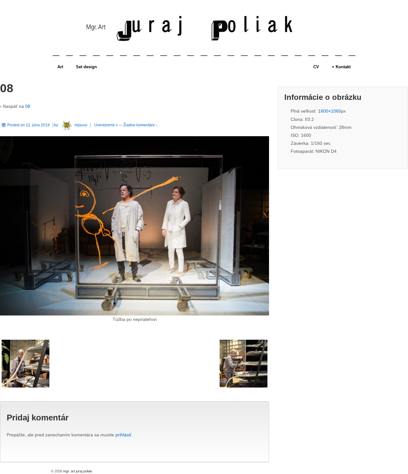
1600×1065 (329, 111)
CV (316, 66)
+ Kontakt (341, 66)
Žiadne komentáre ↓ (140, 125)
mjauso (81, 125)
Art (60, 66)
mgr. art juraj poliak (77, 471)
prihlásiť (123, 434)
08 (27, 106)
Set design (86, 66)
